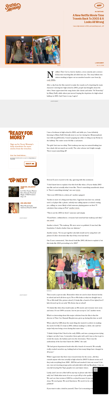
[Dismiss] (106, 369)
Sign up (28, 164)
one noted (50, 220)
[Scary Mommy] (13, 7)
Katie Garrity (100, 63)
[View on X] (70, 165)
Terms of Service (32, 158)
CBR (60, 323)
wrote (78, 190)
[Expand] (94, 369)
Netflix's (57, 72)
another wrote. (74, 208)
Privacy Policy (12, 159)
